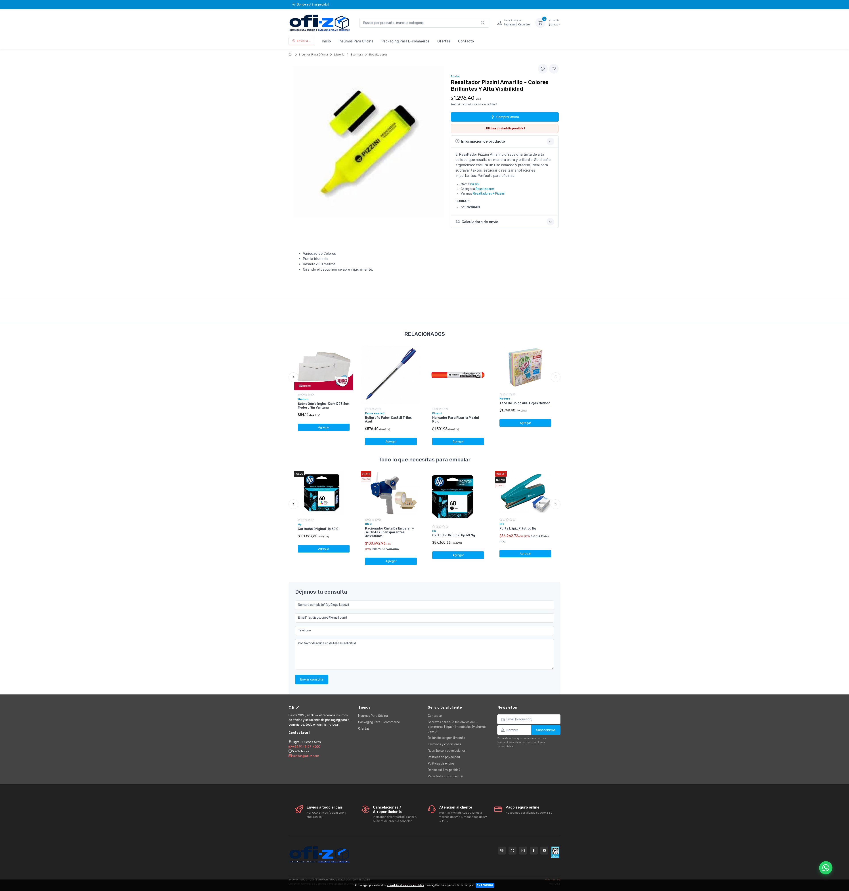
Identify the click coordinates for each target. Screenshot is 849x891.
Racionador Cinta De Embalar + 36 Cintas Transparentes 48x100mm (389, 532)
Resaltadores (378, 54)
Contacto (466, 41)
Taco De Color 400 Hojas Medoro (524, 403)
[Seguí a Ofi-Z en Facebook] (534, 851)
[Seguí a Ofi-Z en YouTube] (544, 851)
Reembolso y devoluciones (447, 751)
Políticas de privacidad (444, 757)
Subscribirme (546, 730)
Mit (501, 524)
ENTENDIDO (485, 885)
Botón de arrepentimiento (446, 738)
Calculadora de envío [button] (480, 222)
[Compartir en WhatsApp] (543, 69)
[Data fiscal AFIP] (555, 852)
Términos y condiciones (444, 744)
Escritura (357, 54)
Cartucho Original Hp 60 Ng (453, 535)
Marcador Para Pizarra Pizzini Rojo (455, 419)
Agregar (323, 427)
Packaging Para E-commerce (405, 41)
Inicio (326, 41)
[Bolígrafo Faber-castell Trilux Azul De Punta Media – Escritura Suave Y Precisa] (391, 374)
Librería (339, 54)
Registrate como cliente (445, 776)
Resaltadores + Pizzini (489, 193)
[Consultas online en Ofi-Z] (502, 851)
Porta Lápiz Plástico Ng (517, 528)
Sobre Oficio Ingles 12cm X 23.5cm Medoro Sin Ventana (324, 405)
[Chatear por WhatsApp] (825, 867)
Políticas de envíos (441, 763)
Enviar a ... (304, 40)
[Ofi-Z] (319, 23)
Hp (300, 524)
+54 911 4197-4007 (306, 747)
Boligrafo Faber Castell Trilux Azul (388, 419)
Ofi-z (368, 524)
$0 (554, 22)
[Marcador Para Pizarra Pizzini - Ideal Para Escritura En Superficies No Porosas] (458, 374)
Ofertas (443, 41)
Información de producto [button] (483, 141)
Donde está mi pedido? (313, 4)
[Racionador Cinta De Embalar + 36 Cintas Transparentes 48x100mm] (391, 493)
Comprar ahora (507, 117)
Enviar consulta (311, 679)
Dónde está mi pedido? (444, 770)
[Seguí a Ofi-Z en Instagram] (523, 851)
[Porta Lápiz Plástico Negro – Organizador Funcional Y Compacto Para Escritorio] (525, 493)
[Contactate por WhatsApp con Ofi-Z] (512, 851)
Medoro (303, 399)
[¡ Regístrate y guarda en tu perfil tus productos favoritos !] (554, 69)
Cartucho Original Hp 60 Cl (318, 529)
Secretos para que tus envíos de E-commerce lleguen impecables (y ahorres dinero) (457, 726)
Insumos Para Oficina (356, 41)
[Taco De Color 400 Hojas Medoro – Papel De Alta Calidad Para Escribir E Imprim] (525, 367)
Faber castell (374, 413)
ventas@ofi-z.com (305, 756)
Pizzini (474, 184)
